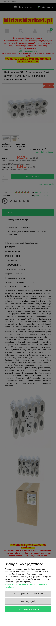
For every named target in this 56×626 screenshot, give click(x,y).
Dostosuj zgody (28, 601)
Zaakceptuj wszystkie (28, 609)
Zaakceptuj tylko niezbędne (28, 593)
